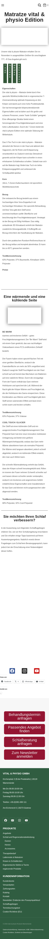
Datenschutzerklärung (10, 929)
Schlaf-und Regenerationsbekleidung (18, 837)
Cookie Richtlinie (8, 932)
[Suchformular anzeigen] (39, 6)
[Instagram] (24, 671)
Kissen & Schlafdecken (12, 861)
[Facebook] (12, 671)
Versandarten (8, 885)
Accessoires (10, 849)
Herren (8, 845)
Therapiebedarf (9, 853)
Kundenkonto (8, 881)
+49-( (18, 802)
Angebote (7, 833)
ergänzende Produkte (12, 869)
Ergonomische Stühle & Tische (16, 865)
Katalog (6, 893)
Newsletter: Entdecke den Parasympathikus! (21, 900)
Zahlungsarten (9, 889)
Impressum (21, 929)
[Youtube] (36, 671)
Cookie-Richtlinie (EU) (12, 912)
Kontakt (6, 896)
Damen (8, 841)
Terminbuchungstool (11, 908)
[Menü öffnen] (2, 5)
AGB (27, 929)
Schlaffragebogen (10, 904)
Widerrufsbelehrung (36, 929)
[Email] (12, 820)
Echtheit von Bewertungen (23, 932)
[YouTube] (26, 820)
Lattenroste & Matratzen (13, 857)
